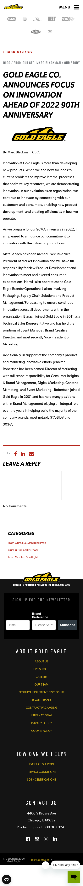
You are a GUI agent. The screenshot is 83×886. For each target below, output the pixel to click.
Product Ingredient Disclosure (41, 692)
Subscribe (67, 625)
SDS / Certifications (41, 779)
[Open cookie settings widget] (6, 879)
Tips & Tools (41, 669)
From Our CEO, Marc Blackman (27, 543)
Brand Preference (40, 615)
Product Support (41, 764)
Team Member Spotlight (23, 557)
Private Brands (41, 700)
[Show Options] (52, 625)
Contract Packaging (41, 707)
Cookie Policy (41, 731)
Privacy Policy (41, 723)
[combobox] (42, 625)
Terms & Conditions (41, 772)
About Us (41, 661)
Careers (41, 677)
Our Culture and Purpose (23, 550)
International (41, 715)
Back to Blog (18, 52)
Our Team (41, 684)
